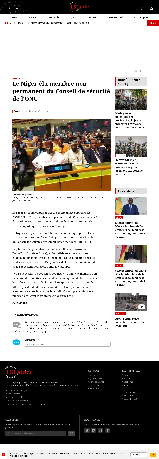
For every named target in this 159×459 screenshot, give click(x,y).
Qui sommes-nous (97, 378)
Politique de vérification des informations (25, 404)
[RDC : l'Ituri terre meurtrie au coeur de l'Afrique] (131, 302)
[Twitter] (87, 430)
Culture (127, 388)
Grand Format (130, 398)
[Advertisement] (79, 47)
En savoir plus (138, 455)
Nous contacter (96, 381)
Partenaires (94, 388)
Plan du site (94, 385)
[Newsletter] (151, 8)
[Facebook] (107, 430)
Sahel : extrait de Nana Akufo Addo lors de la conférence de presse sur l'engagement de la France (131, 278)
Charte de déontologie (16, 390)
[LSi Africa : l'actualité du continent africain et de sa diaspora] (79, 7)
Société (120, 313)
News (119, 218)
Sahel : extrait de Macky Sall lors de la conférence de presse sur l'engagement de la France (131, 230)
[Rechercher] (142, 8)
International (130, 392)
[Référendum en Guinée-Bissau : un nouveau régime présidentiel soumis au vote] (131, 146)
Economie (128, 381)
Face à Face (129, 395)
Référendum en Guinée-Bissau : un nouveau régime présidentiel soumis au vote (129, 167)
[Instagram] (93, 430)
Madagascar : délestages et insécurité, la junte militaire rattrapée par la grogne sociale (129, 120)
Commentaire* (32, 340)
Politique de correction (17, 400)
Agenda (93, 375)
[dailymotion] (100, 430)
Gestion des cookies (15, 397)
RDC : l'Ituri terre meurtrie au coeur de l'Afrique (130, 322)
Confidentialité (13, 393)
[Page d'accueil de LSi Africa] (8, 23)
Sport (126, 385)
